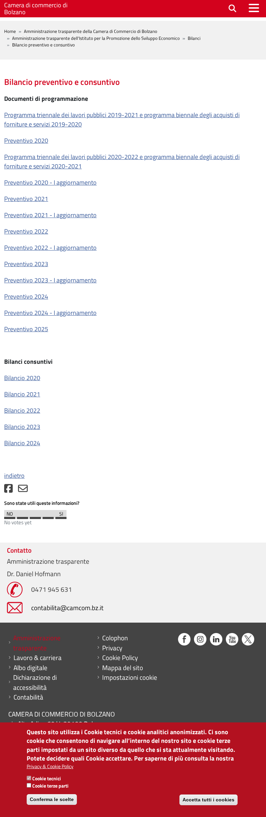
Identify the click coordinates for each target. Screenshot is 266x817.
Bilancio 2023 (22, 426)
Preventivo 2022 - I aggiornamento (50, 247)
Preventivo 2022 (26, 231)
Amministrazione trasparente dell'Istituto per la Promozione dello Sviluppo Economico (96, 38)
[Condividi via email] (23, 490)
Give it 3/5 (35, 516)
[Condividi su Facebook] (8, 490)
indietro (14, 475)
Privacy (112, 648)
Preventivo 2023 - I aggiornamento (50, 280)
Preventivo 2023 (26, 264)
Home (10, 31)
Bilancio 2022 (22, 410)
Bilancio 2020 (22, 378)
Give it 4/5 (48, 516)
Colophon (115, 638)
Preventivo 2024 (26, 296)
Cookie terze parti (50, 785)
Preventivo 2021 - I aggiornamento (50, 215)
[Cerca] (232, 8)
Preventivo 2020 (26, 140)
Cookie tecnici (46, 778)
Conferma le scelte (52, 799)
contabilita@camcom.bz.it (67, 608)
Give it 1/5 (9, 516)
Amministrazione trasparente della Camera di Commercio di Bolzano (90, 31)
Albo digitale (30, 668)
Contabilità (28, 697)
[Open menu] (254, 8)
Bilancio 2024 (22, 443)
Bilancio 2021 (22, 394)
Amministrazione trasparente (37, 643)
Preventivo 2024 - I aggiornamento (50, 312)
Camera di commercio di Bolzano (36, 8)
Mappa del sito (122, 668)
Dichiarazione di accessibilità (35, 682)
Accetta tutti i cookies (208, 799)
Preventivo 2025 (26, 329)
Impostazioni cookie (129, 677)
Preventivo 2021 (26, 198)
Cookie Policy (120, 657)
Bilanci (194, 38)
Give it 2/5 (22, 516)
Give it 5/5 (60, 516)
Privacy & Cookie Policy (50, 766)
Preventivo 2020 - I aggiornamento (50, 182)
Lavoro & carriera (38, 657)
